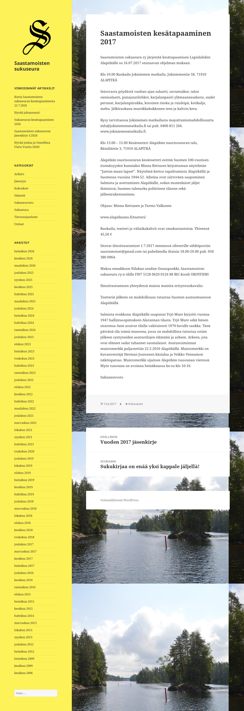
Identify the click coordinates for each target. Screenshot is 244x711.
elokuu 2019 (22, 473)
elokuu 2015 (22, 594)
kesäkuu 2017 (23, 559)
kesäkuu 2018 (23, 530)
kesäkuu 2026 (23, 258)
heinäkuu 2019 (24, 480)
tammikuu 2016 (25, 587)
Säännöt (19, 195)
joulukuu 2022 (24, 380)
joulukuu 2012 (24, 644)
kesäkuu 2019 (23, 487)
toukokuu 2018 (24, 537)
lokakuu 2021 (23, 430)
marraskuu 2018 (25, 509)
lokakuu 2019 (23, 466)
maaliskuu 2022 (25, 408)
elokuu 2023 (22, 344)
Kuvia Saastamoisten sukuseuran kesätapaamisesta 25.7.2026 (34, 101)
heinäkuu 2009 (24, 659)
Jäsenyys (20, 181)
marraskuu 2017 (25, 551)
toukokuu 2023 (24, 358)
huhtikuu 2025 (24, 294)
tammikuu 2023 (25, 373)
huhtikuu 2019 (24, 494)
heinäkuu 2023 (24, 351)
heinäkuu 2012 (24, 651)
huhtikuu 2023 (24, 366)
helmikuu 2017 (24, 566)
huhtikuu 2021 (24, 444)
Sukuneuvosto (23, 203)
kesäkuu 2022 (23, 394)
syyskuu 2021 (23, 437)
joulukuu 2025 (24, 273)
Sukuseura (21, 210)
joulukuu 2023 (24, 337)
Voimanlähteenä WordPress (119, 500)
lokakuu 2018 (23, 516)
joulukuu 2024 (24, 308)
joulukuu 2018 (24, 501)
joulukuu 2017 (24, 544)
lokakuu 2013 (23, 630)
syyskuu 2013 (23, 637)
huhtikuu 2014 (24, 616)
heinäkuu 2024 (24, 316)
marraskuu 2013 (25, 623)
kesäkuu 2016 (23, 580)
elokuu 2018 (22, 523)
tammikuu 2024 (25, 330)
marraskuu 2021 (25, 423)
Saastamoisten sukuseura (32, 66)
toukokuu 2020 (24, 451)
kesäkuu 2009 (23, 666)
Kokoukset (21, 188)
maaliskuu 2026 (25, 265)
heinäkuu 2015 (24, 601)
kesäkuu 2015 (23, 609)
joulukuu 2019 (24, 458)
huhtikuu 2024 (24, 323)
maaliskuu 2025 (25, 301)
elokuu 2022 (22, 387)
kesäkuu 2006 (23, 673)
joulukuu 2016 (24, 573)
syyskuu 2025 (23, 280)
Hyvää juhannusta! (27, 113)
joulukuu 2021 (24, 416)
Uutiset (19, 224)
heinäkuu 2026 (24, 251)
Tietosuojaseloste (26, 217)
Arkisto (19, 174)
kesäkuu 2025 (23, 287)
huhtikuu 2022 (24, 401)
